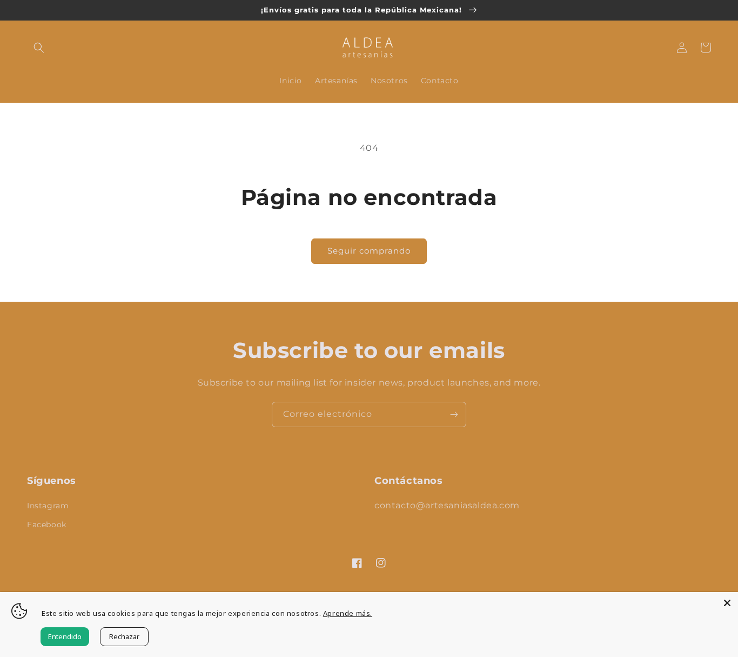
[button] (39, 47)
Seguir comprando (369, 250)
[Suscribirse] (454, 414)
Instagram (48, 505)
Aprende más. (347, 613)
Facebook (46, 524)
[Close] (727, 603)
